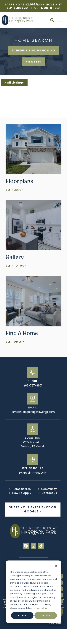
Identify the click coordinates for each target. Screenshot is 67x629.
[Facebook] (26, 546)
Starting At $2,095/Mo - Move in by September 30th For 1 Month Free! (33, 6)
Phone (33, 381)
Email (32, 407)
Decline (46, 615)
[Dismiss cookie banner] (56, 566)
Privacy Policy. (40, 607)
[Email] (32, 399)
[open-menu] (59, 20)
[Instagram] (33, 546)
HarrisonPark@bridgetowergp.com (33, 412)
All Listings (15, 82)
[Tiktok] (41, 546)
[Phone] (32, 372)
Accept (22, 615)
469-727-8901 (32, 385)
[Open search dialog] (52, 20)
